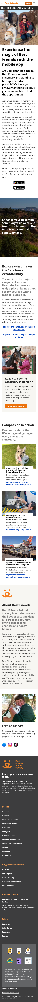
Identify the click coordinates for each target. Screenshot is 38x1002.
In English (6, 832)
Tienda (5, 847)
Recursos (6, 851)
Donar (28, 3)
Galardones (7, 928)
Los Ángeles (7, 873)
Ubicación (6, 855)
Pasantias (6, 932)
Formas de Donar (9, 824)
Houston (5, 869)
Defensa (5, 816)
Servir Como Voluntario (12, 844)
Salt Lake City (8, 885)
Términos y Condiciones (10, 993)
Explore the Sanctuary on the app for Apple (19, 336)
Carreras (6, 924)
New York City (8, 877)
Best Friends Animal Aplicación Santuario (15, 900)
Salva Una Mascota (10, 820)
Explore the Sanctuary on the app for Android (19, 328)
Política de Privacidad (9, 989)
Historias (6, 828)
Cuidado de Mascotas (11, 839)
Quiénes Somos (8, 836)
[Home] (11, 3)
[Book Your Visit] (19, 379)
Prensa (5, 936)
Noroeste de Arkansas (11, 881)
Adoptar (5, 812)
